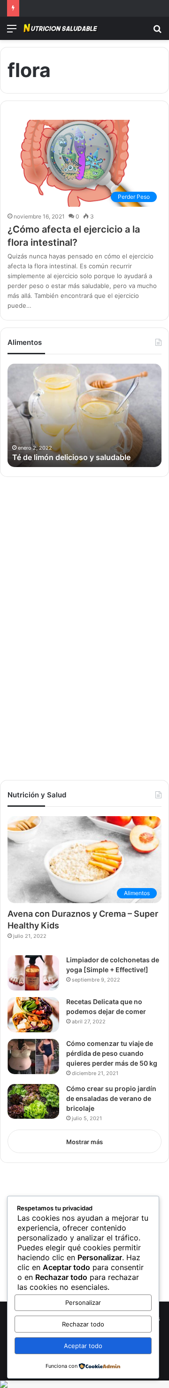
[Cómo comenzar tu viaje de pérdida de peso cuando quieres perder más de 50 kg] (33, 1056)
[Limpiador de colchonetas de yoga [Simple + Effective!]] (33, 972)
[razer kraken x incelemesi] (84, 1384)
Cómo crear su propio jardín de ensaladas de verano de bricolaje (111, 1098)
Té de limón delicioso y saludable (71, 457)
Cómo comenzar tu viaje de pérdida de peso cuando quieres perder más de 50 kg (111, 1053)
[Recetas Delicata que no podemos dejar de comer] (33, 1014)
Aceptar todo (83, 1345)
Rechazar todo (83, 1324)
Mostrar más (84, 1142)
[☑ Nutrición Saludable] (61, 28)
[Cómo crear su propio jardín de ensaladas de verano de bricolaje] (33, 1101)
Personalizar (83, 1302)
